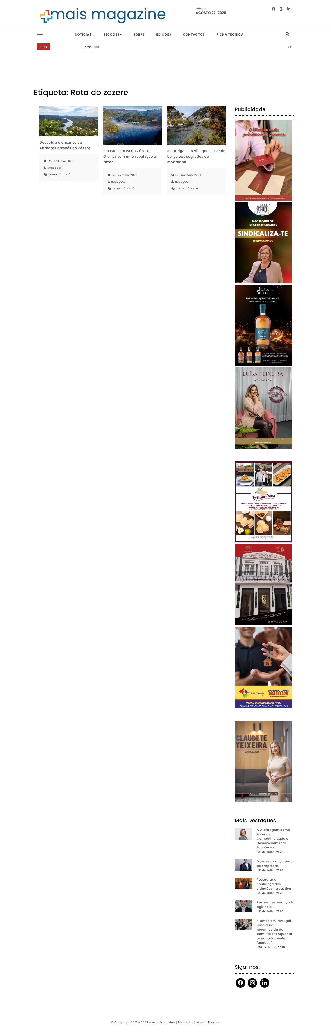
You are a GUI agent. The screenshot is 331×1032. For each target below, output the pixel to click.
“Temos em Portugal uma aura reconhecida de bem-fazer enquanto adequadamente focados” (274, 932)
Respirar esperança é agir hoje (275, 904)
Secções (111, 34)
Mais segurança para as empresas (275, 863)
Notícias (83, 34)
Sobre (139, 34)
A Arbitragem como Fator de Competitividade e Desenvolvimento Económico (273, 839)
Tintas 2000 (91, 47)
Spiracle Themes (207, 1022)
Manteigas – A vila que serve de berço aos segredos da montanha (196, 157)
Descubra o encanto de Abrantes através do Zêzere (65, 145)
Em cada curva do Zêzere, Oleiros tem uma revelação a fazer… (129, 157)
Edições (163, 34)
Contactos (194, 34)
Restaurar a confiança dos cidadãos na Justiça (274, 884)
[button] (288, 47)
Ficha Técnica (230, 34)
